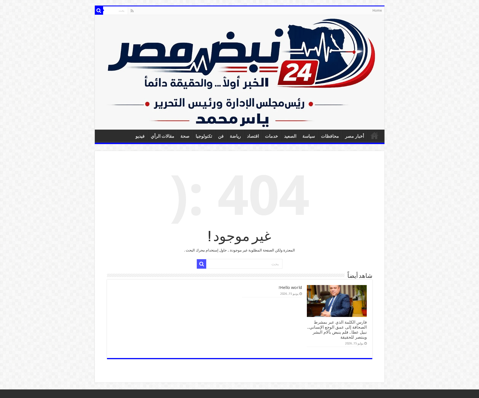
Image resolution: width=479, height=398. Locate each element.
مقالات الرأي (162, 136)
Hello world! (290, 287)
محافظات (330, 136)
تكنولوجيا (204, 136)
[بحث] (99, 10)
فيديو (140, 136)
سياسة (308, 136)
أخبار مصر (354, 136)
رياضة (235, 136)
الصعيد (290, 136)
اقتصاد (253, 136)
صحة (185, 136)
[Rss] (132, 10)
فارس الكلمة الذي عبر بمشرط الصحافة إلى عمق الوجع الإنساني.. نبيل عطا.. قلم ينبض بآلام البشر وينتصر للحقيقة (337, 330)
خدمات (271, 136)
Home (377, 10)
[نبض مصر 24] (239, 72)
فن (221, 136)
